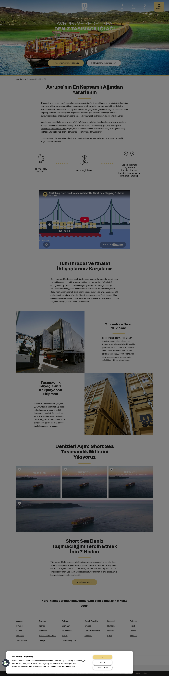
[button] (6, 663)
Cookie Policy (68, 666)
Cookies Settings (102, 667)
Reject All (103, 662)
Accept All (102, 657)
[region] (69, 662)
